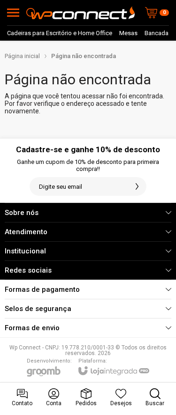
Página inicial (22, 55)
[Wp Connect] (83, 13)
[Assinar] (137, 186)
